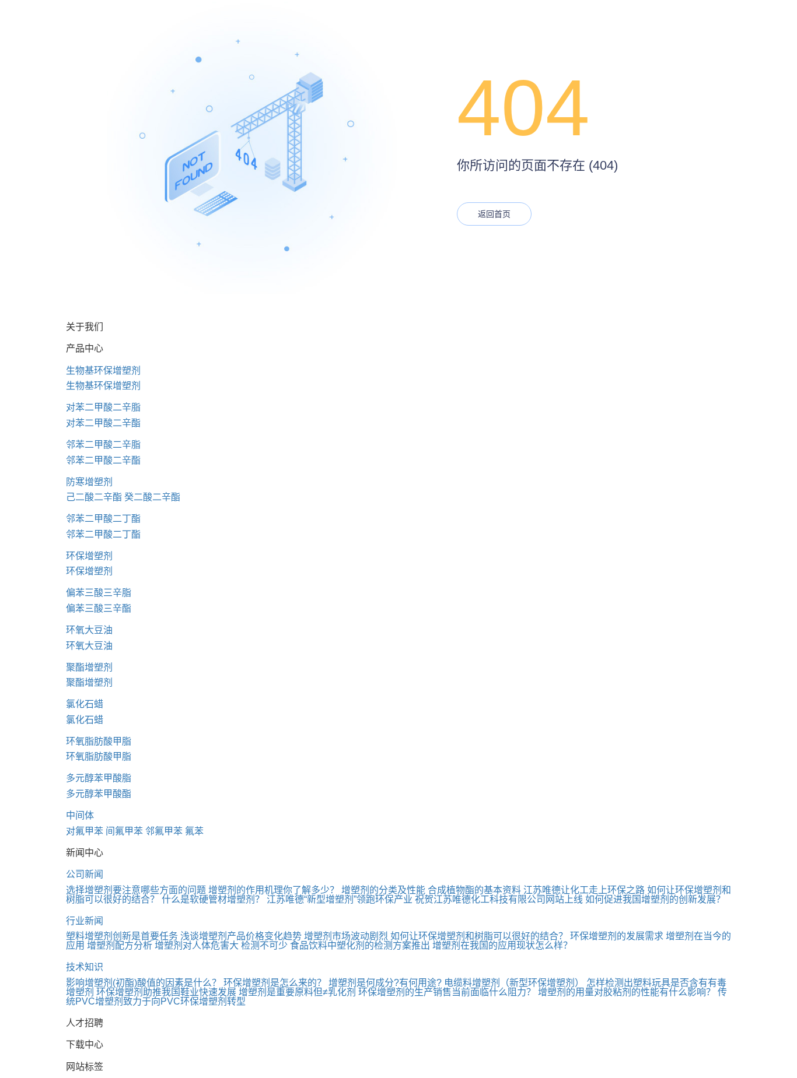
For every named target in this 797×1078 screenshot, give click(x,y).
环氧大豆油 (89, 630)
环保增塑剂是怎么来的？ (274, 983)
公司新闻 (84, 874)
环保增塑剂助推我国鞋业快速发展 (166, 992)
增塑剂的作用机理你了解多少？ (273, 890)
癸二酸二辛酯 (152, 497)
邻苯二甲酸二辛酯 (103, 460)
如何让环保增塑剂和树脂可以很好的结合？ (479, 936)
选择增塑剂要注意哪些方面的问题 (136, 890)
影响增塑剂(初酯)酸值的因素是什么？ (143, 983)
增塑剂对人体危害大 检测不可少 (221, 945)
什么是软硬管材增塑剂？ (213, 899)
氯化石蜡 (84, 704)
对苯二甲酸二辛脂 (103, 407)
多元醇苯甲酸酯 (98, 794)
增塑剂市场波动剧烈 (346, 936)
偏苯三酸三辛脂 (98, 593)
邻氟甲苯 (164, 831)
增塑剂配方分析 (119, 945)
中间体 (80, 815)
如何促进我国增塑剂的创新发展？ (655, 899)
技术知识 (84, 967)
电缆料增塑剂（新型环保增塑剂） (514, 983)
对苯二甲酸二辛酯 (103, 423)
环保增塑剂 (89, 556)
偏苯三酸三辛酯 (98, 608)
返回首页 (494, 214)
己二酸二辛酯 (94, 497)
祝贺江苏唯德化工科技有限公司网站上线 (499, 899)
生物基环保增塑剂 (103, 370)
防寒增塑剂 (89, 482)
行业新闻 (84, 921)
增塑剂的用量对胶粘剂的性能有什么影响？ (626, 992)
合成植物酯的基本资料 (474, 890)
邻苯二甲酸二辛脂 (103, 445)
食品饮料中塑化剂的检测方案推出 (360, 945)
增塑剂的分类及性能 (383, 890)
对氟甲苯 (84, 831)
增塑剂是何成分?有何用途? (385, 983)
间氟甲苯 (124, 831)
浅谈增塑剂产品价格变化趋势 (241, 936)
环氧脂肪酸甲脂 (98, 741)
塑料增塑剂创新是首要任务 (122, 936)
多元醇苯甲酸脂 (98, 778)
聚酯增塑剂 (89, 667)
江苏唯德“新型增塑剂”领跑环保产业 (340, 899)
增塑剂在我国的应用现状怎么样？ (502, 945)
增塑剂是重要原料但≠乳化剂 (297, 992)
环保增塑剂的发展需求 (616, 936)
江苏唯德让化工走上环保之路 (584, 890)
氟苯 (194, 831)
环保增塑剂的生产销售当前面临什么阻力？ (447, 992)
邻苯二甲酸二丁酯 (103, 519)
